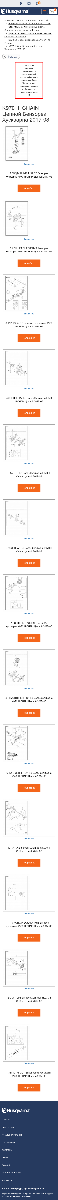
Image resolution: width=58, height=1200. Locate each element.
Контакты (29, 3)
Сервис (5, 1157)
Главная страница (14, 20)
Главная (6, 1119)
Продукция (8, 1127)
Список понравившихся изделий (37, 3)
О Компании (8, 1142)
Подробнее (29, 188)
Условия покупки (11, 1172)
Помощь (6, 1165)
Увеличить (29, 163)
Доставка (20, 3)
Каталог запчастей (38, 20)
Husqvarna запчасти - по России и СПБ (29, 23)
